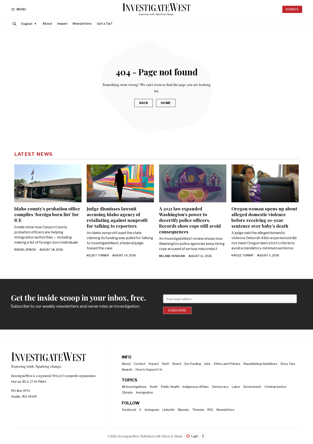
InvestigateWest (128, 436)
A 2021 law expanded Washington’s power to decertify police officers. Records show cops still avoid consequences (190, 220)
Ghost (166, 436)
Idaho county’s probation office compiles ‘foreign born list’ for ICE (47, 214)
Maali (178, 436)
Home (166, 103)
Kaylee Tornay (242, 255)
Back (143, 103)
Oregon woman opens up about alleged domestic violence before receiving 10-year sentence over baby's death (264, 217)
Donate (292, 9)
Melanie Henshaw (172, 256)
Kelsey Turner (98, 255)
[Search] (14, 24)
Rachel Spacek (25, 249)
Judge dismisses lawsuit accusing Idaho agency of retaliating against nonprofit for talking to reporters (117, 217)
